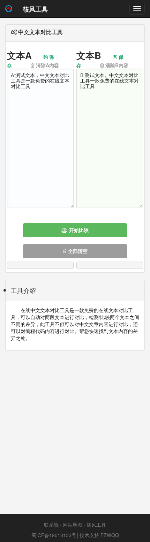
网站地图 (72, 524)
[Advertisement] (75, 432)
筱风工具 (96, 524)
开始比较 (78, 230)
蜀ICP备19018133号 (53, 535)
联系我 (51, 524)
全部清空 (77, 251)
